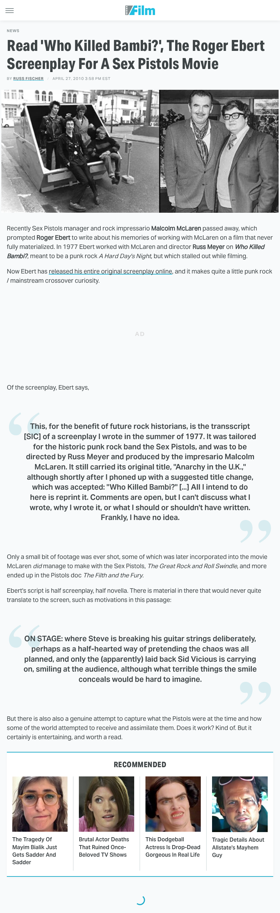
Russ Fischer (28, 78)
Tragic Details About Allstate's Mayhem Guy (238, 847)
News (13, 31)
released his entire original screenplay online (110, 271)
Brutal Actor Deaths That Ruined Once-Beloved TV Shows (104, 847)
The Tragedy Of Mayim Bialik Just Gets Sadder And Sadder (34, 851)
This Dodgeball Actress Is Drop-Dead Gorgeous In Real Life (172, 847)
